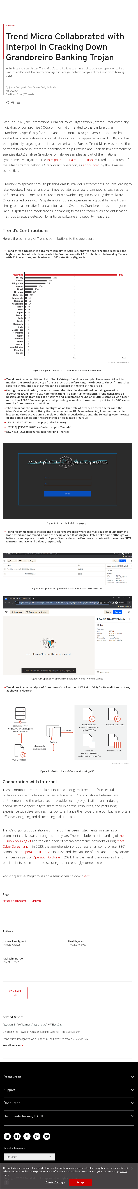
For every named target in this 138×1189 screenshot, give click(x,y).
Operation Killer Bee (37, 852)
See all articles (12, 1045)
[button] (15, 992)
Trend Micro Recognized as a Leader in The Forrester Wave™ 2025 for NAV (45, 1039)
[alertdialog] (69, 1176)
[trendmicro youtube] (46, 1136)
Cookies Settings (55, 1182)
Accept (81, 1182)
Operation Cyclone (46, 857)
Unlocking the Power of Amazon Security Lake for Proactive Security (41, 1031)
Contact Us (15, 993)
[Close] (132, 1168)
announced (91, 165)
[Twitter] (27, 1136)
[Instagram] (36, 1136)
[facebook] (17, 1136)
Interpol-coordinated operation (70, 160)
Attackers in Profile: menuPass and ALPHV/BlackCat (32, 1024)
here (87, 876)
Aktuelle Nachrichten (15, 900)
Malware (36, 900)
